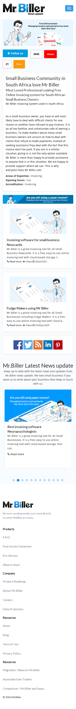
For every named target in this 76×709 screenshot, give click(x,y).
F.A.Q (6, 537)
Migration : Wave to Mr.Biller (21, 670)
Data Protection (13, 609)
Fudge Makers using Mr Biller (28, 308)
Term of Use (10, 644)
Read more (16, 261)
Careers (8, 600)
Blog (6, 635)
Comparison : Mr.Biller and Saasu (23, 688)
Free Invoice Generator (17, 546)
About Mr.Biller (13, 590)
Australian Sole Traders (17, 679)
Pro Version (10, 555)
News (6, 625)
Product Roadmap (14, 581)
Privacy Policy (12, 653)
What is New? (11, 564)
